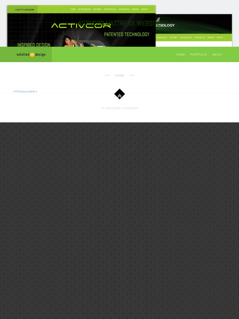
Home (180, 54)
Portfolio (198, 54)
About (217, 54)
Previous (21, 91)
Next (31, 91)
